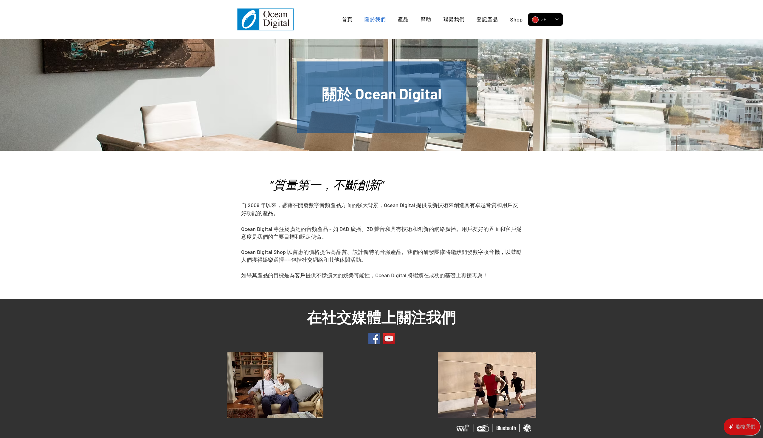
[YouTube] (389, 338)
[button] (403, 19)
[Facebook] (374, 338)
